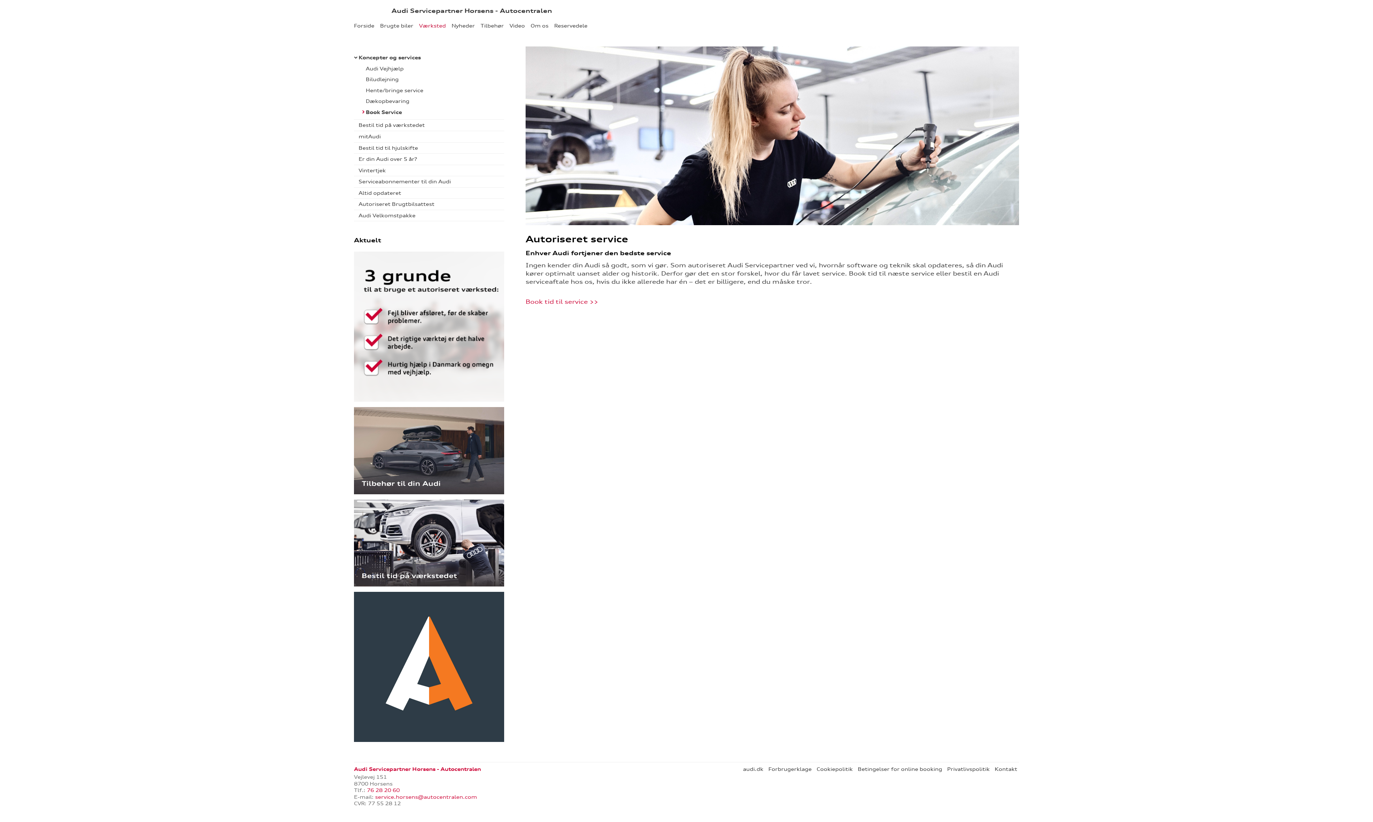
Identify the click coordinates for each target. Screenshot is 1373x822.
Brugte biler (396, 26)
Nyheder (463, 26)
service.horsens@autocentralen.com (426, 797)
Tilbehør (492, 26)
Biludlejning (382, 79)
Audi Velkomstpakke (387, 215)
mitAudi (370, 136)
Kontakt (1006, 769)
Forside (364, 26)
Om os (539, 26)
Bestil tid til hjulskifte (388, 148)
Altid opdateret (380, 193)
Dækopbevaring (387, 101)
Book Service (384, 112)
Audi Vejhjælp (385, 68)
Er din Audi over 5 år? (388, 159)
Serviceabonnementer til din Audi (405, 181)
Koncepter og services (390, 57)
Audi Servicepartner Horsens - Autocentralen (472, 10)
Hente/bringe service (394, 90)
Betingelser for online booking (900, 769)
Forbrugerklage (790, 769)
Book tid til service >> (563, 301)
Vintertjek (372, 170)
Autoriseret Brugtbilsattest (396, 204)
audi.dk (753, 769)
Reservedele (570, 26)
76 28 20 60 (383, 790)
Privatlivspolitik (968, 769)
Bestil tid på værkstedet (392, 125)
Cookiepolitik (835, 769)
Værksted (432, 26)
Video (517, 26)
